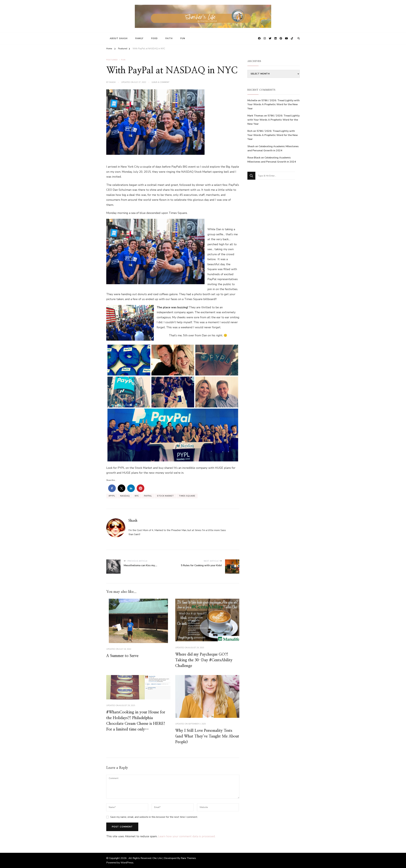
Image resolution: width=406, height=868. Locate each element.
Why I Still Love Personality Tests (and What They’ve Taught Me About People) (207, 736)
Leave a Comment (160, 82)
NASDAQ (125, 496)
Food (154, 38)
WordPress (127, 862)
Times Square (187, 496)
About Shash (119, 38)
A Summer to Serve (122, 656)
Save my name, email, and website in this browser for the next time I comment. (154, 817)
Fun (182, 38)
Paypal (148, 496)
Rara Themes (188, 858)
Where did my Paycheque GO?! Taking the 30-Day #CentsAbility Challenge (203, 660)
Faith (169, 38)
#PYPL (112, 496)
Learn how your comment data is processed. (186, 836)
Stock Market (165, 496)
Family (139, 38)
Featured (112, 59)
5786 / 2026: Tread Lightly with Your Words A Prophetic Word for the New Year (273, 104)
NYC (137, 496)
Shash (112, 82)
